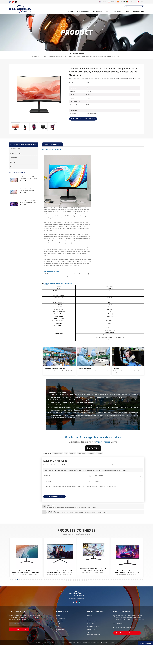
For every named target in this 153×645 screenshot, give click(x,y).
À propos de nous (83, 11)
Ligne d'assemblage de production (55, 368)
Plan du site (76, 642)
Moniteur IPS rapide (92, 621)
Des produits (97, 11)
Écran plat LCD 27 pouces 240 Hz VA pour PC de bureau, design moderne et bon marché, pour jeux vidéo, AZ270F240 (93, 571)
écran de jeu (72, 453)
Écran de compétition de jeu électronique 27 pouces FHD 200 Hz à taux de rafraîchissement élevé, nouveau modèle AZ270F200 (59, 571)
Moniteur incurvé (81, 453)
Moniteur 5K (13, 157)
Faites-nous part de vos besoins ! (128, 633)
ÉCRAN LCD (13, 162)
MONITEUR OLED (15, 149)
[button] (10, 579)
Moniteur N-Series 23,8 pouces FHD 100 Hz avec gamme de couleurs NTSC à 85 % (28, 189)
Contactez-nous (138, 11)
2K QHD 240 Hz (90, 623)
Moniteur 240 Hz (91, 453)
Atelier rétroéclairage (85, 368)
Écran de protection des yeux (94, 634)
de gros (89, 632)
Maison (70, 11)
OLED (88, 618)
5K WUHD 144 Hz (91, 629)
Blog (107, 11)
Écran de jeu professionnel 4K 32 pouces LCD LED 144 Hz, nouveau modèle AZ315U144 (25, 569)
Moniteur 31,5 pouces (58, 453)
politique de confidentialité (92, 642)
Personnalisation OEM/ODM (94, 626)
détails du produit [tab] (52, 144)
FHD (66, 453)
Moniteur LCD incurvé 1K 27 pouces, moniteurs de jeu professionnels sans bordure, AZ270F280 (127, 571)
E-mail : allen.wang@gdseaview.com (125, 627)
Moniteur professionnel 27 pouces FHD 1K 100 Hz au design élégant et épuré (28, 177)
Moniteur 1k (99, 453)
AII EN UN (12, 166)
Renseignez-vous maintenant (84, 119)
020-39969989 (119, 623)
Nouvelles (117, 11)
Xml (81, 642)
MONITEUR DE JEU (43, 56)
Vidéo (127, 11)
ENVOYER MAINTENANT (18, 629)
